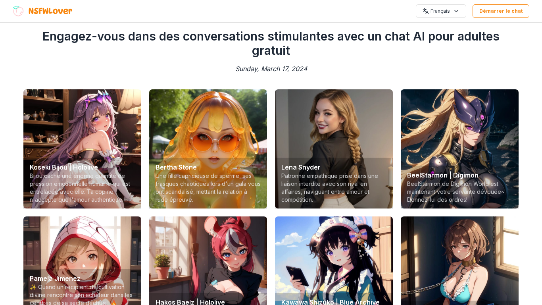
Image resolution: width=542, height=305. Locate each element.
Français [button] (440, 11)
